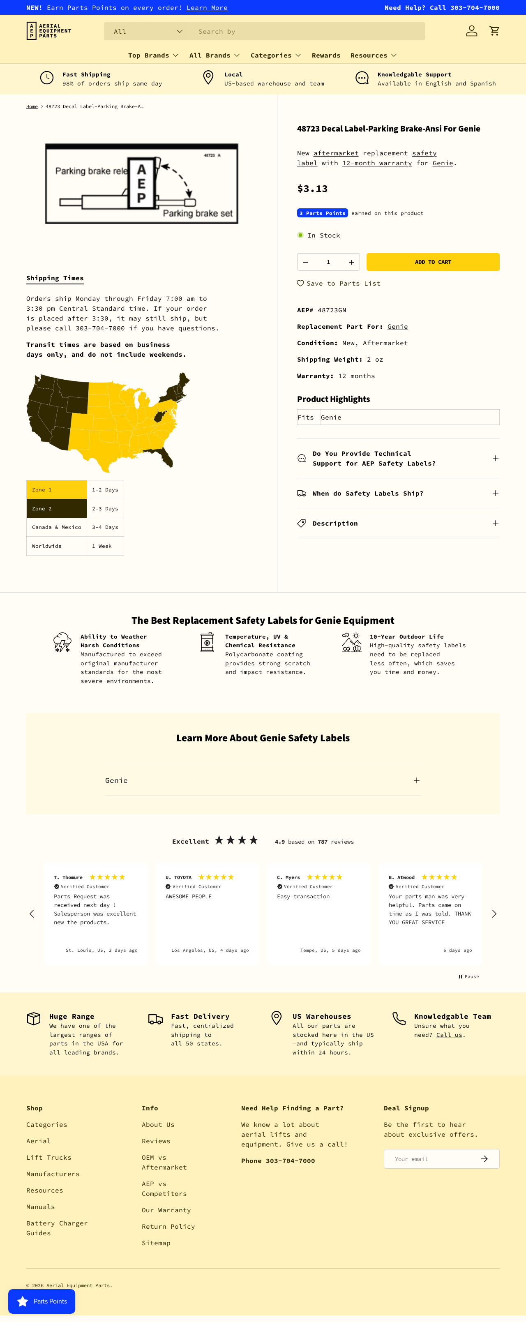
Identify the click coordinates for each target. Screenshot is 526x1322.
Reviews (156, 1141)
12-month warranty (377, 163)
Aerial (38, 1141)
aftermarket (336, 153)
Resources (369, 55)
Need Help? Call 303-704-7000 (442, 7)
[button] (495, 31)
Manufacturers (53, 1174)
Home (32, 106)
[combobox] (264, 31)
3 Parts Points (323, 213)
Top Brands (148, 55)
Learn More (207, 7)
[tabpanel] (141, 424)
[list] (142, 184)
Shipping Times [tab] (55, 278)
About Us (158, 1124)
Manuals (40, 1206)
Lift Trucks (49, 1157)
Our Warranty (166, 1210)
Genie (443, 163)
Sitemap (156, 1243)
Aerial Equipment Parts (78, 1285)
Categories (271, 55)
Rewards (326, 55)
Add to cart (433, 261)
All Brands (210, 55)
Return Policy (168, 1226)
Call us (449, 1034)
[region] (263, 914)
